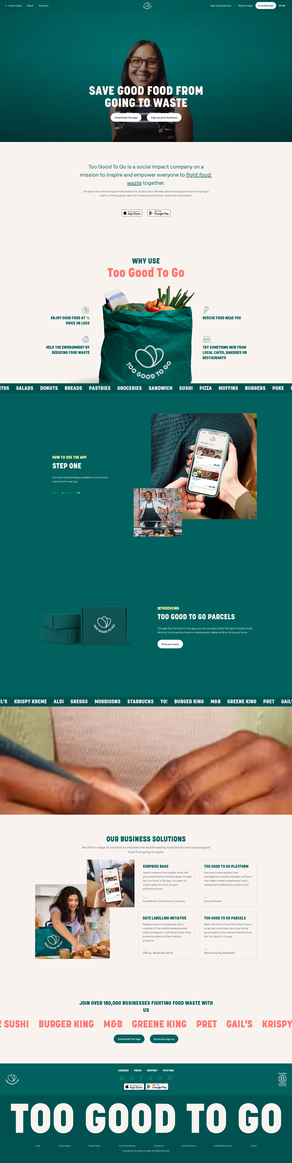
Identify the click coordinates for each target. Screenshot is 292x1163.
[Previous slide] (55, 493)
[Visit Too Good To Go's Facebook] (141, 1078)
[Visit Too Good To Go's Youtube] (160, 1078)
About (30, 5)
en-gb (282, 5)
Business (43, 5)
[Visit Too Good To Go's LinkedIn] (122, 1078)
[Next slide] (78, 493)
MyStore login (245, 5)
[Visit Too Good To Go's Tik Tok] (150, 1078)
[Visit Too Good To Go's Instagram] (132, 1078)
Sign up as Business (220, 5)
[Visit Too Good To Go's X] (169, 1078)
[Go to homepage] (147, 5)
